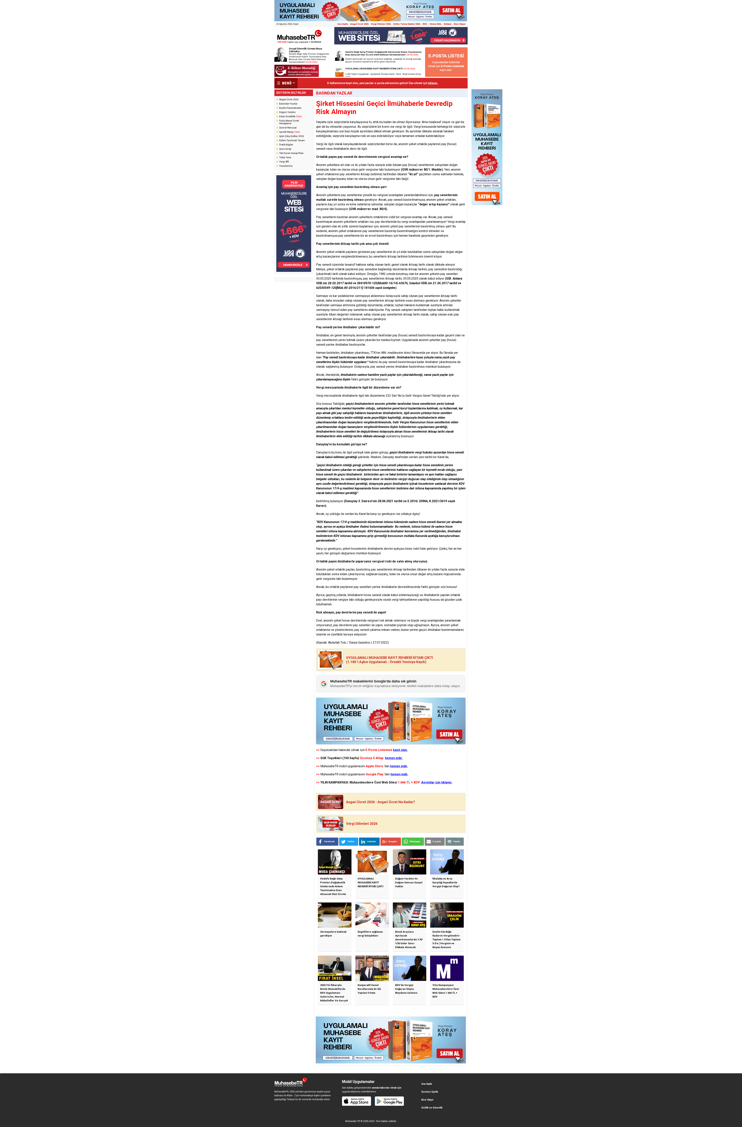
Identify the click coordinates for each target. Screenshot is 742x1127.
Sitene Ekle (435, 24)
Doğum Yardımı (287, 112)
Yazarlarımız (286, 166)
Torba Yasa (285, 157)
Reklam (447, 24)
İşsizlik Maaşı (289, 132)
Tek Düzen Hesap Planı (291, 153)
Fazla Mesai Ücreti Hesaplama (289, 122)
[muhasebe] (299, 43)
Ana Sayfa (343, 24)
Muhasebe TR (352, 1121)
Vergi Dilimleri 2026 (381, 24)
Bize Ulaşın (459, 24)
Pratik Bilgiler (286, 144)
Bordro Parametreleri (290, 108)
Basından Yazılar (288, 103)
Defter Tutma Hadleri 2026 (406, 24)
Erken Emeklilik (290, 116)
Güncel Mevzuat (288, 127)
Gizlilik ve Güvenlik (431, 1107)
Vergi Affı (284, 161)
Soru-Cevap (285, 149)
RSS (425, 24)
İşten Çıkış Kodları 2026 (291, 136)
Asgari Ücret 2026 (359, 24)
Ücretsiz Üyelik (429, 1091)
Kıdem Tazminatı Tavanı (292, 140)
